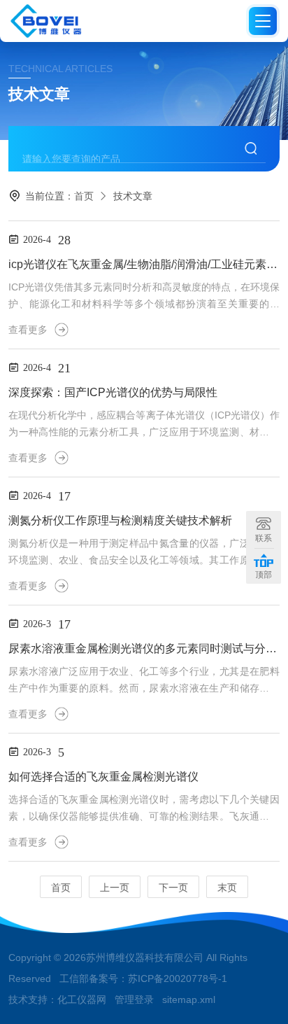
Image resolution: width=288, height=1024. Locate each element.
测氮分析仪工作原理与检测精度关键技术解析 (120, 520)
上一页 (114, 887)
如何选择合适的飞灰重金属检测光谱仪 (103, 777)
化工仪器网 (81, 999)
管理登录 (134, 999)
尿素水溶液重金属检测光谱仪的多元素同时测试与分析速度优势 (143, 648)
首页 (84, 196)
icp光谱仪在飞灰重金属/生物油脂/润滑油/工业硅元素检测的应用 (143, 264)
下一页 (173, 887)
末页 (227, 887)
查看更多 (28, 329)
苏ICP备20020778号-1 (177, 978)
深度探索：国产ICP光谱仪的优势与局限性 (112, 392)
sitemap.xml (188, 999)
